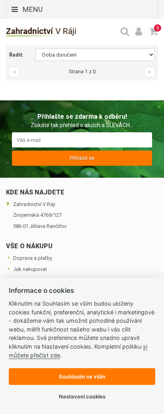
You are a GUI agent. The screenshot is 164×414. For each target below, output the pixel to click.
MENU (33, 9)
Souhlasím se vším (82, 376)
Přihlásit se (82, 158)
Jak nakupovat (30, 269)
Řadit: (16, 55)
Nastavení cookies (82, 396)
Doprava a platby (32, 258)
